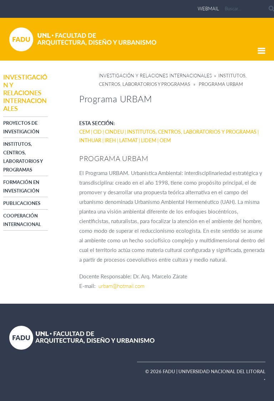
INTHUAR (90, 140)
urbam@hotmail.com (121, 286)
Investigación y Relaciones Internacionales (155, 75)
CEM (84, 132)
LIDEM (148, 140)
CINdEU (114, 132)
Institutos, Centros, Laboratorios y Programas (192, 132)
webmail (208, 8)
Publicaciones (21, 203)
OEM (165, 140)
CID (97, 132)
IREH (110, 140)
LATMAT (128, 140)
